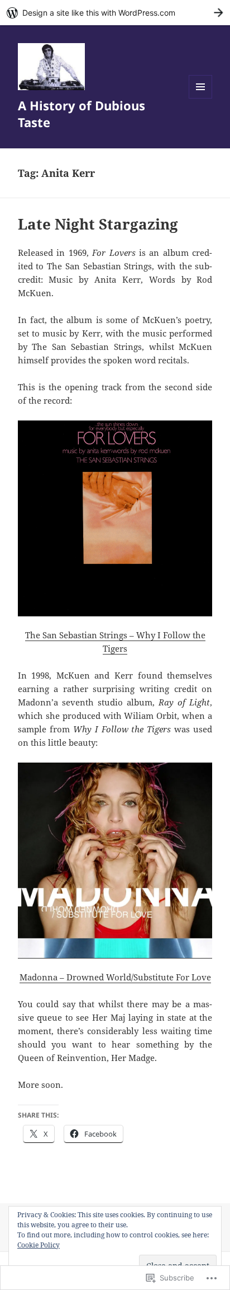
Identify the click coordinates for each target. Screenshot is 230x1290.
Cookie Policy (38, 1245)
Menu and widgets (200, 98)
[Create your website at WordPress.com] (115, 12)
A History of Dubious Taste (81, 113)
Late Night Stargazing (98, 224)
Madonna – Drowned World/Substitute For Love (115, 977)
